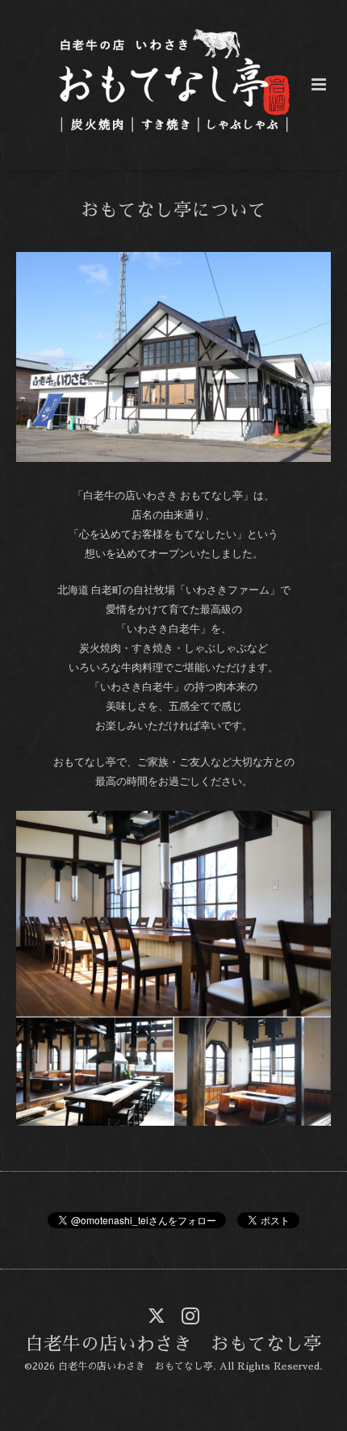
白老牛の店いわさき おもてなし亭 (173, 1344)
